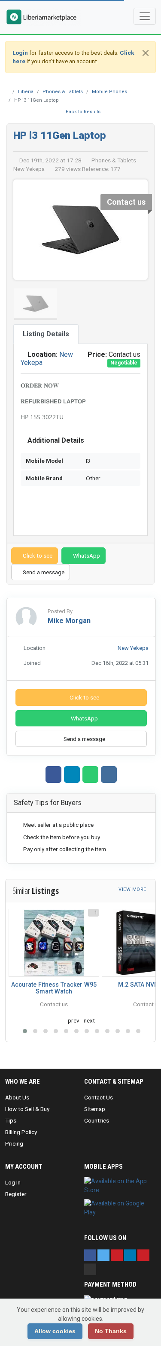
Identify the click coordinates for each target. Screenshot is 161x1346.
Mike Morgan (69, 621)
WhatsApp (86, 555)
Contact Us (98, 1097)
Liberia (25, 91)
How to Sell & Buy (27, 1108)
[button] (25, 1031)
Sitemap (94, 1108)
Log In (13, 1182)
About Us (17, 1097)
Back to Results (82, 112)
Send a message (42, 572)
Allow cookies (55, 1331)
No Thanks (111, 1331)
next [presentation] (89, 1020)
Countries (96, 1120)
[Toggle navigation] (145, 16)
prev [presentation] (73, 1020)
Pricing (14, 1143)
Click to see (36, 555)
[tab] (46, 334)
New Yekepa (133, 648)
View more (133, 889)
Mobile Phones (109, 91)
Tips (10, 1120)
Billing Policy (21, 1132)
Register (16, 1193)
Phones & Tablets (63, 91)
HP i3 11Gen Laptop (59, 135)
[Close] (145, 53)
